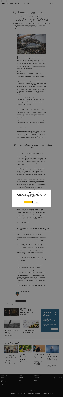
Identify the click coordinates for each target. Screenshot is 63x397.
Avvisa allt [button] (36, 202)
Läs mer (33, 196)
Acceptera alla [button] (28, 202)
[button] (31, 205)
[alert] (31, 198)
